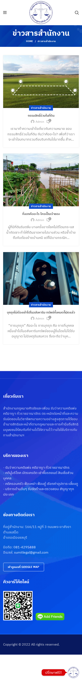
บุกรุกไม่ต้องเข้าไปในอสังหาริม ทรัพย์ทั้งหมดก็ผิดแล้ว (41, 312)
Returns (9, 663)
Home (29, 41)
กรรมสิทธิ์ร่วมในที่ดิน (41, 115)
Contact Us (11, 679)
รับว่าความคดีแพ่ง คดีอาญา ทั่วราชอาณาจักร (37, 467)
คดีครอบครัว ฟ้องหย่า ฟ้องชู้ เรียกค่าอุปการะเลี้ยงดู (41, 484)
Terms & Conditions (18, 671)
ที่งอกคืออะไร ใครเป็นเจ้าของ (41, 214)
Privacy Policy (13, 655)
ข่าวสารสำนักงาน (41, 107)
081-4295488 (24, 547)
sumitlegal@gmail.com (31, 552)
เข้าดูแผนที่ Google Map (24, 567)
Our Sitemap (12, 694)
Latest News (12, 687)
